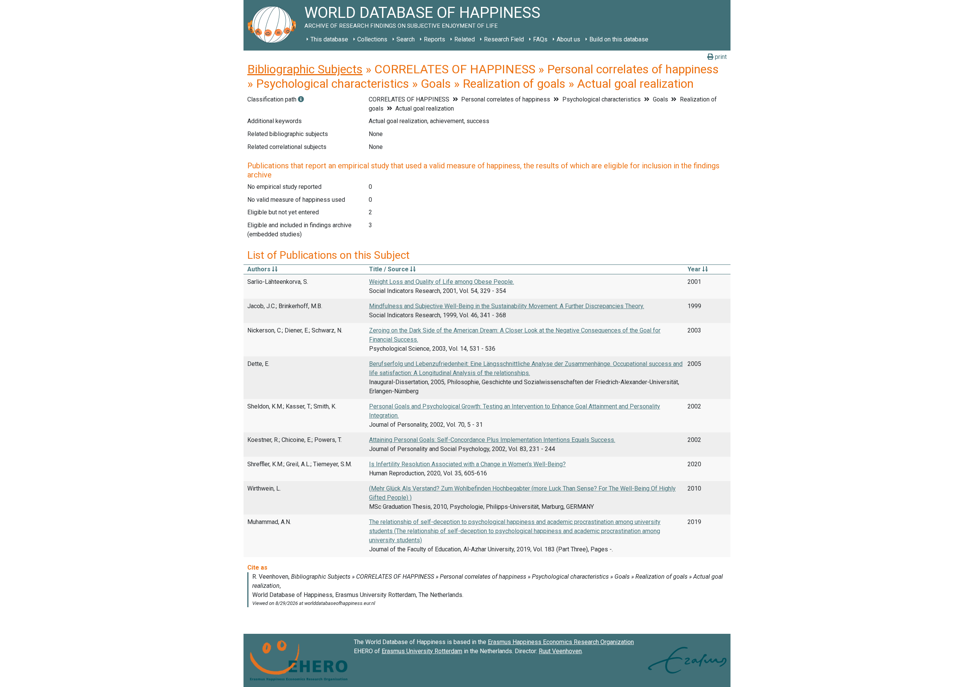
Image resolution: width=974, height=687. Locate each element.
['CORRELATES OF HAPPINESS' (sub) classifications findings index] (301, 99)
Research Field (504, 39)
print (720, 56)
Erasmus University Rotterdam (422, 651)
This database (329, 39)
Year (695, 269)
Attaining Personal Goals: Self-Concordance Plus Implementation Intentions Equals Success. (492, 439)
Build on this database (618, 39)
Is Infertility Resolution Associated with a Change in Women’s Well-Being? (467, 464)
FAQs (540, 39)
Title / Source (389, 269)
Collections (372, 39)
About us (568, 39)
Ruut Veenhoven (560, 651)
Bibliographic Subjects (305, 69)
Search (405, 39)
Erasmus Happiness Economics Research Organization (561, 642)
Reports (434, 39)
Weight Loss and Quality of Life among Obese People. (441, 281)
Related (464, 39)
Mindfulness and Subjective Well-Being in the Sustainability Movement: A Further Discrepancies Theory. (506, 306)
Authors (259, 269)
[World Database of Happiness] (274, 25)
